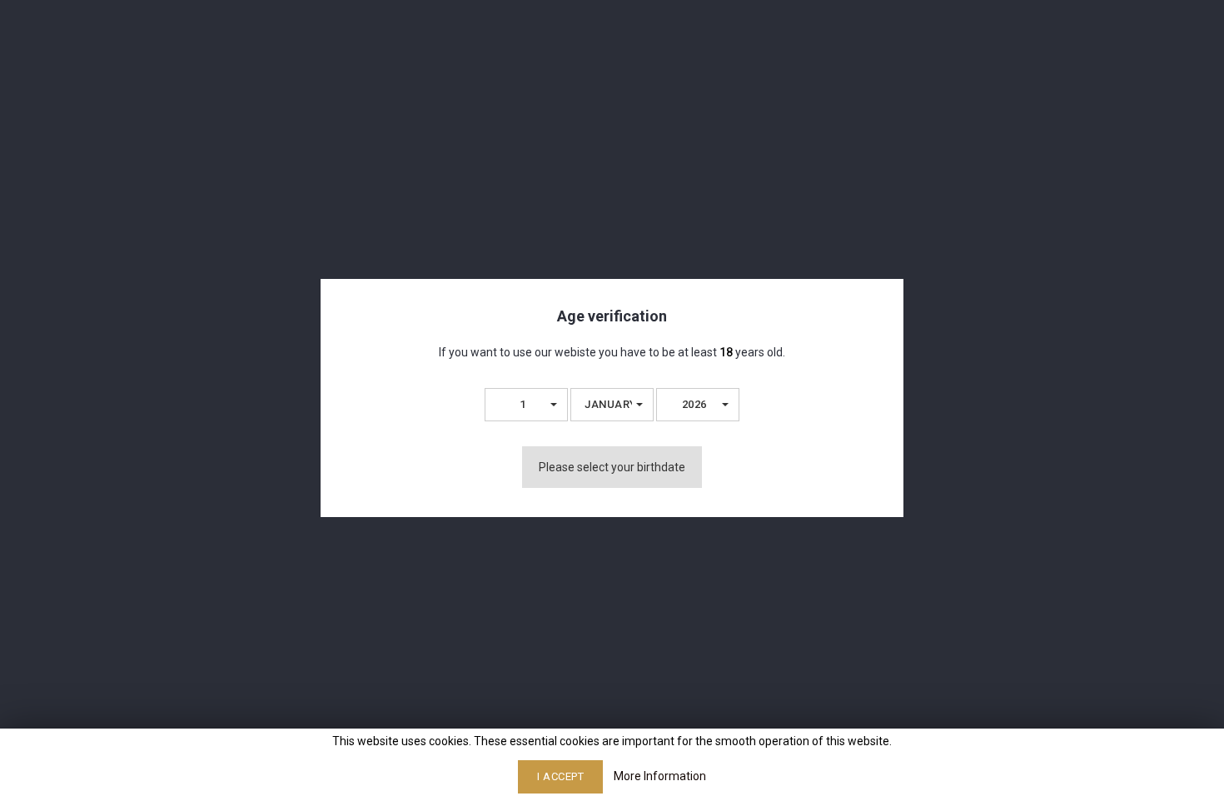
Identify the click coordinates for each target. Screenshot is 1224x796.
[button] (526, 404)
